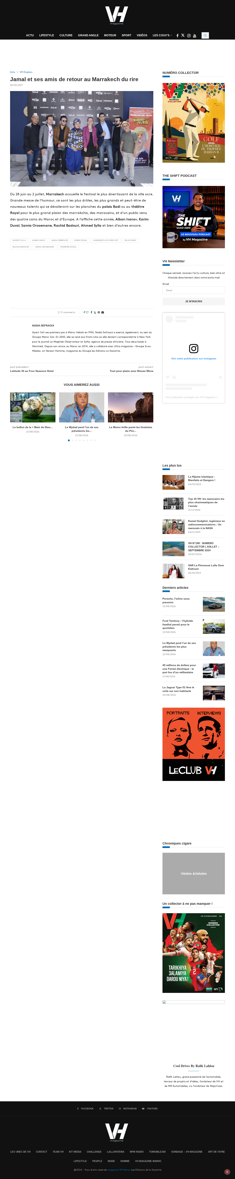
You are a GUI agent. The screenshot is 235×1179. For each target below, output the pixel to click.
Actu (30, 35)
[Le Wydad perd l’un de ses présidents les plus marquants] (81, 407)
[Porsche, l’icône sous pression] (214, 604)
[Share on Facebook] (91, 312)
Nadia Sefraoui (43, 325)
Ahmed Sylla (19, 240)
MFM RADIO (137, 1151)
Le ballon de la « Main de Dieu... (33, 427)
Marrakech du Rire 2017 (105, 240)
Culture (66, 35)
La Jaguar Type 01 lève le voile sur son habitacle (178, 689)
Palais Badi (130, 240)
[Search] (205, 35)
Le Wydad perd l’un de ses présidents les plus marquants (179, 647)
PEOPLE (97, 1161)
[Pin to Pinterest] (99, 312)
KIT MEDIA (75, 1151)
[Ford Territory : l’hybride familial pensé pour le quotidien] (214, 626)
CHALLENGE (94, 1151)
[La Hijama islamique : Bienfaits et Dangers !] (173, 482)
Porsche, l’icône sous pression (176, 600)
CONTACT (41, 1151)
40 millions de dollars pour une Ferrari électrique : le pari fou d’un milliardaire (179, 669)
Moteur (110, 35)
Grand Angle (88, 35)
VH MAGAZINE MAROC (148, 1161)
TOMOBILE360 (157, 1151)
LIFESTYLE (80, 1161)
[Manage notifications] (227, 1172)
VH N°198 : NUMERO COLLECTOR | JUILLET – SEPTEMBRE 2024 (203, 547)
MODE (111, 1161)
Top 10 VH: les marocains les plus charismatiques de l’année (206, 502)
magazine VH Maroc (119, 1170)
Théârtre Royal (68, 247)
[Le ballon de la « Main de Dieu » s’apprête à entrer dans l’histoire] (32, 407)
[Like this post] (87, 312)
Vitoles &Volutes (194, 873)
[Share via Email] (102, 312)
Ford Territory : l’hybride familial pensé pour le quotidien (177, 624)
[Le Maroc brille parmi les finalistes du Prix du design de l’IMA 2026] (130, 407)
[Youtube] (194, 36)
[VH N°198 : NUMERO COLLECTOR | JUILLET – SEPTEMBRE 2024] (173, 549)
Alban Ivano (38, 240)
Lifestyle (46, 35)
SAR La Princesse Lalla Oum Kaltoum (206, 567)
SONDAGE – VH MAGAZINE (187, 1151)
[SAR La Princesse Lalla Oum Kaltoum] (173, 571)
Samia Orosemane (44, 247)
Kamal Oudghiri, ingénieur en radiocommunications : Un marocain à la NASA (206, 525)
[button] (15, 416)
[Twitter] (183, 36)
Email (165, 284)
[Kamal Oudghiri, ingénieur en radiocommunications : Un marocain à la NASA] (173, 526)
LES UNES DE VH (20, 1151)
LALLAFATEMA (115, 1151)
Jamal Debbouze (59, 240)
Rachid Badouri (20, 247)
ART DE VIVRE (216, 1151)
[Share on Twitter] (95, 312)
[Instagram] (189, 36)
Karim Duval (80, 240)
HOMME (125, 1161)
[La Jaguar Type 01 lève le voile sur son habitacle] (214, 693)
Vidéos (142, 35)
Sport (126, 35)
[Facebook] (177, 36)
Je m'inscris (193, 301)
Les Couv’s (161, 35)
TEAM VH (58, 1151)
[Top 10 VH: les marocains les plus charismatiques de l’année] (173, 504)
